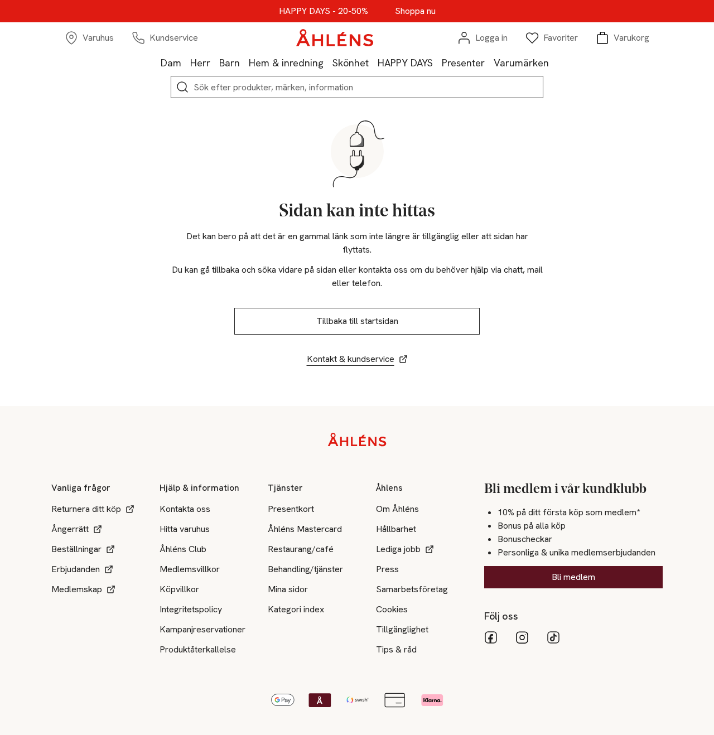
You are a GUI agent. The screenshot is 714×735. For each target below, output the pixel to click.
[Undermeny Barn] (244, 62)
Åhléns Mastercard (305, 529)
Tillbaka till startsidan (357, 321)
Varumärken (521, 62)
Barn (229, 62)
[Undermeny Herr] (215, 62)
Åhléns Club (183, 549)
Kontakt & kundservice (350, 359)
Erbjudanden (75, 569)
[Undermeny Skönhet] (373, 62)
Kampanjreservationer (202, 629)
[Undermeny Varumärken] (553, 62)
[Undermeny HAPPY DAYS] (437, 62)
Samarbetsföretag (412, 589)
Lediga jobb (398, 549)
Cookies (392, 609)
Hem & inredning (286, 62)
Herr (200, 62)
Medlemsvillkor (190, 569)
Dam (171, 62)
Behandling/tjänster (305, 569)
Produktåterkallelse (198, 649)
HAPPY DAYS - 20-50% (323, 11)
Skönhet (350, 62)
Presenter (463, 62)
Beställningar (76, 549)
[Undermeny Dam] (186, 62)
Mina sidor (288, 589)
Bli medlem (573, 577)
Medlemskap (76, 589)
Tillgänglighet (402, 629)
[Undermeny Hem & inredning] (328, 62)
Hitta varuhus (185, 529)
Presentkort (291, 509)
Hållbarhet (396, 529)
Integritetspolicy (191, 609)
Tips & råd (396, 649)
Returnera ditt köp (86, 509)
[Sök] (182, 87)
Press (387, 569)
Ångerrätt (70, 529)
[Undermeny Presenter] (489, 62)
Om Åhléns (397, 509)
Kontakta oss (185, 509)
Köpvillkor (179, 589)
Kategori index (296, 609)
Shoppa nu (415, 11)
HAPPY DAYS (405, 62)
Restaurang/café (301, 549)
